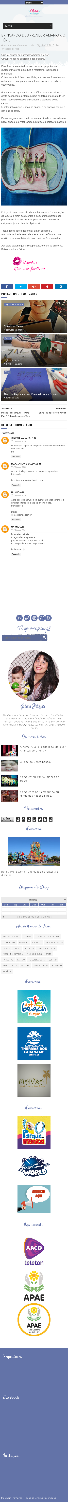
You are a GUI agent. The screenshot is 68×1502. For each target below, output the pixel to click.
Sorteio (53, 959)
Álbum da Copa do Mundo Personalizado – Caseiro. (31, 394)
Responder (16, 456)
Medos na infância (13, 954)
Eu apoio (36, 942)
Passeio (21, 959)
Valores (25, 965)
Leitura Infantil (46, 948)
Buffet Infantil (11, 936)
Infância (29, 948)
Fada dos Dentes (54, 942)
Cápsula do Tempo (14, 304)
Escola (8, 338)
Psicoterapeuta (37, 959)
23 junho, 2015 (19, 441)
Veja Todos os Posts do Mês (34, 916)
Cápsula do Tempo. (14, 326)
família (7, 971)
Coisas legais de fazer (47, 936)
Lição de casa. (11, 360)
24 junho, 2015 (19, 467)
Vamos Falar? (41, 965)
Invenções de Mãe (10, 48)
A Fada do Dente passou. (36, 761)
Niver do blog (34, 954)
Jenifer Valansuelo (23, 438)
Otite (48, 954)
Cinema (28, 936)
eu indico (57, 965)
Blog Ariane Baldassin (26, 463)
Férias (7, 372)
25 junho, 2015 (19, 530)
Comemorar (9, 942)
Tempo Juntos (10, 965)
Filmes (6, 948)
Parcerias (8, 959)
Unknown (17, 492)
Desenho (23, 942)
